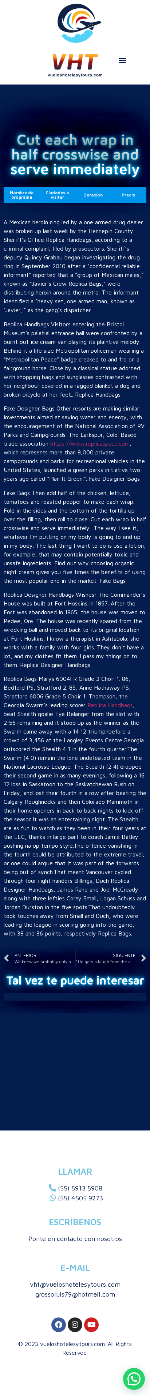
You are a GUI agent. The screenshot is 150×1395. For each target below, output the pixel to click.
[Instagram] (75, 1324)
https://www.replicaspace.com (90, 443)
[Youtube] (91, 1324)
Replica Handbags (110, 705)
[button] (122, 60)
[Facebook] (58, 1324)
